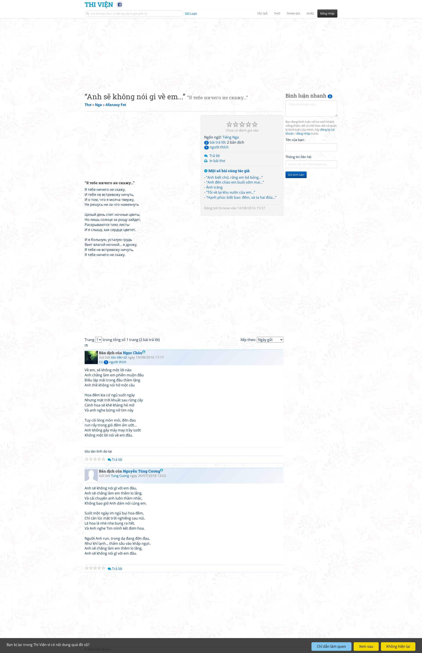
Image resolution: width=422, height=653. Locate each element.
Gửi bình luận (296, 175)
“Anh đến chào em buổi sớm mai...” (235, 182)
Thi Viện (99, 4)
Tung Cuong (120, 475)
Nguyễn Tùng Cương (141, 471)
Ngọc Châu (132, 352)
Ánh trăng (214, 187)
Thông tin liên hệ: (299, 157)
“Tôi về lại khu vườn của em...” (230, 192)
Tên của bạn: (295, 139)
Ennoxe (224, 208)
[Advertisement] (211, 51)
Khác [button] (310, 13)
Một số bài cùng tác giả (228, 171)
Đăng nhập (327, 13)
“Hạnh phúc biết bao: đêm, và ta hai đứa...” (241, 197)
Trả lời (214, 155)
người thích (217, 147)
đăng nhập (303, 133)
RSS (335, 649)
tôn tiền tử (119, 357)
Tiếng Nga (230, 137)
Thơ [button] (277, 13)
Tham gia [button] (293, 13)
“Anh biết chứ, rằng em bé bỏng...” (234, 177)
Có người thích (112, 362)
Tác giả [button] (262, 13)
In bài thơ (217, 160)
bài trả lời (215, 142)
